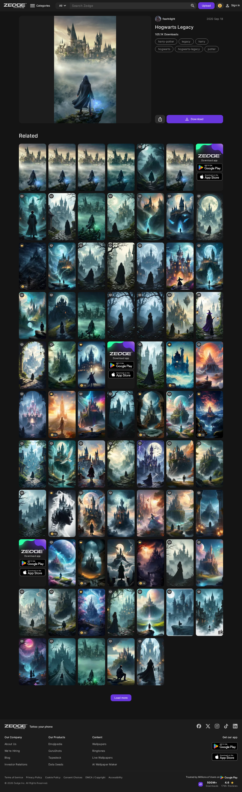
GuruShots (55, 750)
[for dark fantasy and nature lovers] (62, 365)
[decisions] (150, 266)
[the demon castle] (180, 612)
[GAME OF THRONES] (209, 513)
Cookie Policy (52, 777)
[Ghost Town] (209, 612)
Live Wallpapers (102, 757)
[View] (121, 612)
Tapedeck (54, 757)
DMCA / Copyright (95, 777)
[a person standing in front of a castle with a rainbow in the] (150, 216)
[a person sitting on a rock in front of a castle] (91, 266)
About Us (10, 744)
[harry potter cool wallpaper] (209, 266)
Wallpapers (99, 744)
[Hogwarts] (62, 167)
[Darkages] (62, 216)
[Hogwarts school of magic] (209, 562)
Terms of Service (14, 777)
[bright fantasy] (209, 464)
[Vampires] (32, 661)
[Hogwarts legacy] (91, 216)
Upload (206, 5)
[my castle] (150, 464)
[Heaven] (209, 365)
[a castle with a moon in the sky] (121, 513)
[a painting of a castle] (180, 414)
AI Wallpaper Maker (104, 764)
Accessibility (116, 777)
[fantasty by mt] (121, 661)
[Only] (62, 562)
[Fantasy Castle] (180, 315)
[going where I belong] (121, 315)
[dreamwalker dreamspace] (32, 612)
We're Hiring (12, 750)
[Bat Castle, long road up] (62, 661)
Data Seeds (55, 764)
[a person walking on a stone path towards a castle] (32, 365)
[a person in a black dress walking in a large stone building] (150, 365)
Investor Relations (16, 764)
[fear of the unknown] (62, 612)
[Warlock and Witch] (180, 266)
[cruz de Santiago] (150, 612)
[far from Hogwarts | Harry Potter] (91, 167)
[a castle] (180, 513)
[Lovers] (180, 562)
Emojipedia (55, 744)
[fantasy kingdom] (121, 464)
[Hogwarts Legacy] (32, 167)
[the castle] (150, 167)
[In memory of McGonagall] (121, 562)
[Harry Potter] (32, 315)
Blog (7, 757)
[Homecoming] (91, 414)
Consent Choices (73, 777)
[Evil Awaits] (150, 661)
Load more (121, 697)
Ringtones (98, 750)
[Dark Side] (209, 216)
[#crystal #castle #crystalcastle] (32, 414)
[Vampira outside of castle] (62, 315)
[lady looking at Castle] (121, 216)
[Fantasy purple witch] (209, 315)
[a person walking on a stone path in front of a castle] (32, 464)
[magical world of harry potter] (62, 464)
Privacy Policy (34, 777)
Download (197, 119)
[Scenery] (121, 167)
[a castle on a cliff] (180, 464)
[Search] (192, 5)
